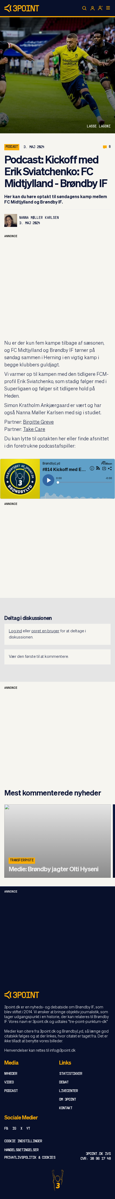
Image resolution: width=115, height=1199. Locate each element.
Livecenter (68, 1091)
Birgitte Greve (38, 422)
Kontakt (65, 1108)
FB (6, 1128)
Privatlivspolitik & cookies (29, 1157)
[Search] (84, 8)
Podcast (11, 1091)
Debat (63, 1082)
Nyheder (10, 1074)
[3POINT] (57, 995)
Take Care (34, 429)
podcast (12, 147)
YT (28, 1128)
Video (9, 1082)
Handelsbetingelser (21, 1150)
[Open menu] (108, 7)
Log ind (15, 631)
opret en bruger (45, 631)
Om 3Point (67, 1099)
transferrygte (22, 860)
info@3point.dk (62, 1050)
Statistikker (70, 1074)
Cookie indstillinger (23, 1141)
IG (14, 1128)
